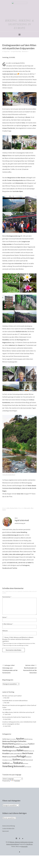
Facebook (19, 839)
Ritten (32, 508)
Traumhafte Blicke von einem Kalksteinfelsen (15, 700)
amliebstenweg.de (20, 523)
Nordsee (9, 757)
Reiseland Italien (14, 508)
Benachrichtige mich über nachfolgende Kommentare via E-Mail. (19, 643)
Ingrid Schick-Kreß (17, 51)
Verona (26, 763)
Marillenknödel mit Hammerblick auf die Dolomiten (30, 669)
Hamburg (6, 750)
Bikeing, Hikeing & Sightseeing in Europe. (21, 842)
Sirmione (10, 760)
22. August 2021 (6, 51)
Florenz (26, 744)
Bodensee (6, 741)
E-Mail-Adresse (7, 624)
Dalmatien (22, 741)
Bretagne (14, 741)
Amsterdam (13, 739)
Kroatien (6, 753)
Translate (17, 781)
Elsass (22, 744)
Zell (25, 766)
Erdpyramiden (27, 508)
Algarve (9, 739)
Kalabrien (26, 751)
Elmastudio (24, 846)
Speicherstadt (29, 760)
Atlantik (26, 739)
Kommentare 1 (25, 51)
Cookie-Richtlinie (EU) (8, 828)
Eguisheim (17, 744)
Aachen (4, 739)
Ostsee (13, 757)
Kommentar (6, 597)
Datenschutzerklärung (8, 826)
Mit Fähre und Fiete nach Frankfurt (12, 696)
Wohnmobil (19, 766)
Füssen (17, 747)
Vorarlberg (7, 766)
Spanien (23, 760)
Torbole (11, 763)
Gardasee (24, 746)
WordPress (29, 844)
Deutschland (7, 743)
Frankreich (8, 747)
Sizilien (16, 759)
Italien (8, 508)
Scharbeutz (5, 760)
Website (5, 631)
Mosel (4, 757)
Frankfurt (31, 744)
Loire (11, 753)
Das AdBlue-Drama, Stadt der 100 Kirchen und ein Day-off (18, 712)
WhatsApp (22, 839)
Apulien (20, 738)
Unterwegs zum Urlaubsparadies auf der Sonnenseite (10, 669)
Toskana (18, 763)
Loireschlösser (17, 753)
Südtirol (4, 510)
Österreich (29, 766)
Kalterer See (31, 750)
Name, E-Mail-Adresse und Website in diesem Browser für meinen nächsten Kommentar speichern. (17, 639)
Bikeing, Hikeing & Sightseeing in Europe (19, 24)
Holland (13, 751)
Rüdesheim (29, 757)
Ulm (24, 763)
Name (4, 617)
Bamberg (30, 739)
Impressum (5, 831)
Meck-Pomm (27, 753)
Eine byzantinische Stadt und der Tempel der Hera (16, 717)
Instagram (16, 839)
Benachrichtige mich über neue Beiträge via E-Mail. (16, 645)
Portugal (21, 756)
